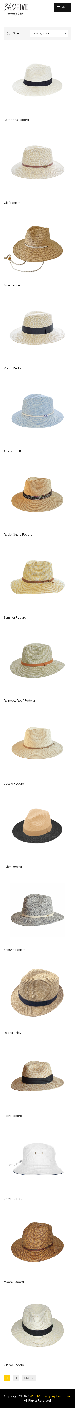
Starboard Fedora (16, 451)
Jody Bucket (13, 1199)
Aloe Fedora (12, 285)
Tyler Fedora (13, 866)
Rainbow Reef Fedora (19, 700)
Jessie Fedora (14, 783)
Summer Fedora (15, 617)
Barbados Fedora (16, 119)
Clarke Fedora (14, 1365)
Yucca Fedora (14, 368)
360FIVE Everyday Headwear (50, 1396)
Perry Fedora (13, 1116)
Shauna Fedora (15, 949)
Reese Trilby (12, 1033)
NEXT (27, 1377)
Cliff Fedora (12, 203)
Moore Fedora (14, 1282)
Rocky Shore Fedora (18, 534)
